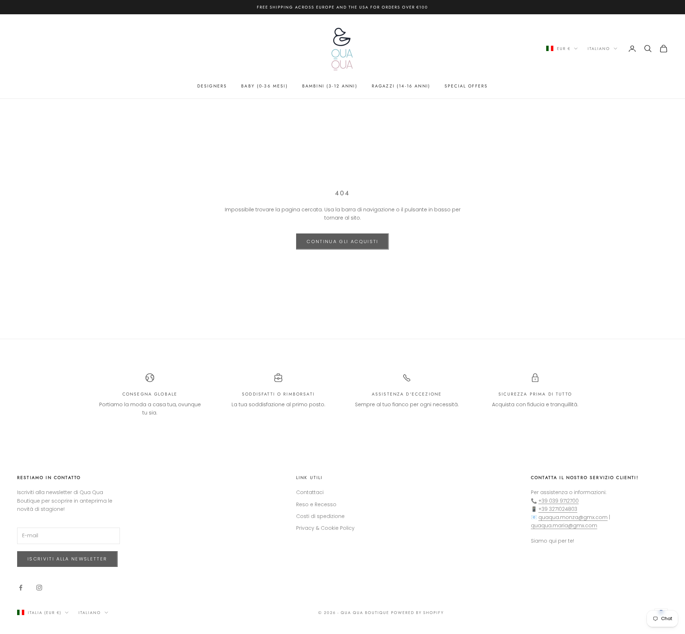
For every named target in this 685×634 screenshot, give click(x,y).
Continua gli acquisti (342, 241)
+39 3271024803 (557, 509)
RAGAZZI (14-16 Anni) (401, 86)
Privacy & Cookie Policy (325, 528)
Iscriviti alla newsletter (67, 558)
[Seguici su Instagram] (39, 587)
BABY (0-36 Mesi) (264, 86)
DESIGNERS (212, 86)
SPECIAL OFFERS (466, 86)
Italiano (599, 48)
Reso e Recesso (316, 504)
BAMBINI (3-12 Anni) (329, 86)
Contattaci (310, 492)
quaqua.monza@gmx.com (573, 517)
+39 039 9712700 (558, 500)
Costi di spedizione (320, 516)
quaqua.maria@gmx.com (564, 525)
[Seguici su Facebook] (20, 587)
